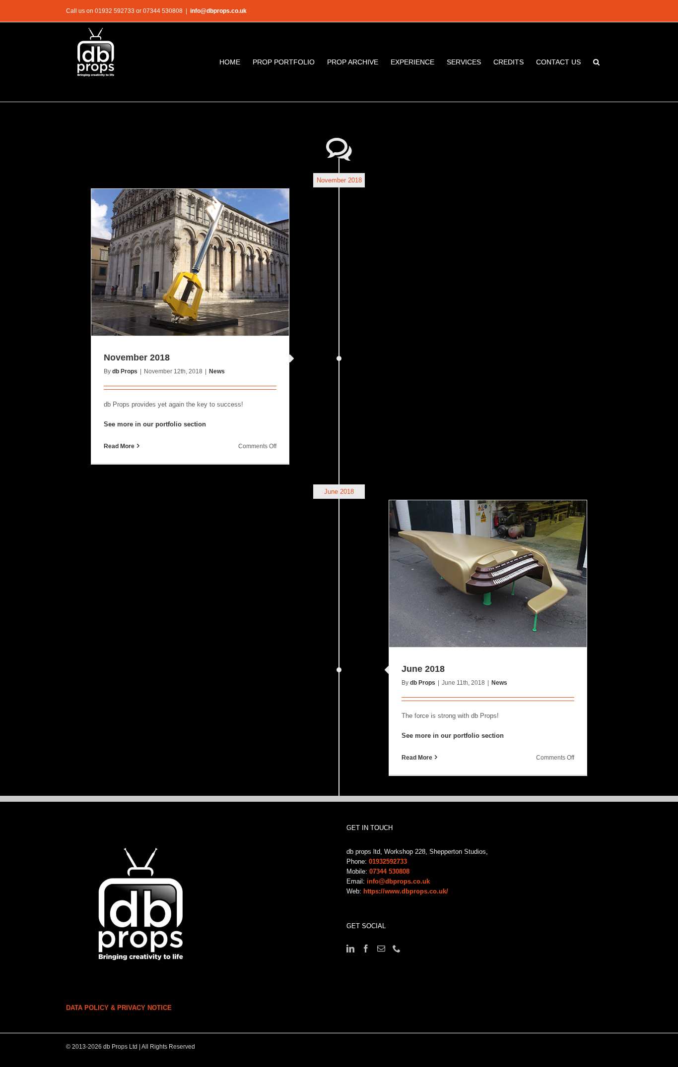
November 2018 (137, 357)
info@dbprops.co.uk (218, 10)
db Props (124, 371)
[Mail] (381, 948)
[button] (596, 62)
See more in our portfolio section (155, 424)
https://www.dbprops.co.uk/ (405, 891)
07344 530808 (389, 871)
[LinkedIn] (350, 948)
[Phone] (397, 948)
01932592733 (388, 861)
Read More (119, 446)
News (217, 371)
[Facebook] (366, 948)
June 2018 (423, 669)
